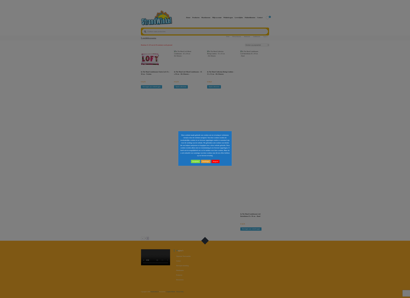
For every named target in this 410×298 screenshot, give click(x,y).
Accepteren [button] (195, 161)
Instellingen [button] (205, 161)
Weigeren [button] (215, 161)
